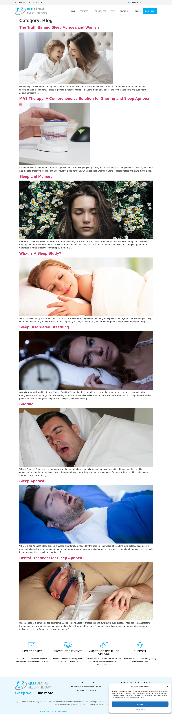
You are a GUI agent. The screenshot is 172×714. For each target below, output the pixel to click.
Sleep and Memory (36, 176)
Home (72, 11)
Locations (123, 11)
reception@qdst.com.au (91, 686)
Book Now (149, 11)
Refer (138, 11)
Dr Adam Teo (100, 11)
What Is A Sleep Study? (40, 253)
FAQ (112, 11)
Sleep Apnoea (31, 481)
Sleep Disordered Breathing (44, 327)
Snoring (26, 404)
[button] (167, 686)
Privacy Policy (140, 709)
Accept (140, 704)
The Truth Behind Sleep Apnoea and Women (59, 27)
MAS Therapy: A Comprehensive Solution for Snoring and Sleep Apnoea (84, 98)
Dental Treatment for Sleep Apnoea (50, 558)
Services (84, 11)
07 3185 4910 (90, 691)
